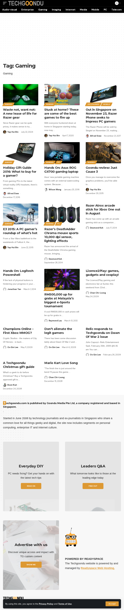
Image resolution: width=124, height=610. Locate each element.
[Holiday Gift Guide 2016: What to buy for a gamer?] (20, 152)
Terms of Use (65, 604)
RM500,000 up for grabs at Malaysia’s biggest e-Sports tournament (59, 300)
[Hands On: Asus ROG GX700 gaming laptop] (62, 152)
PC (58, 162)
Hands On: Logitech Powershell (18, 273)
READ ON (31, 486)
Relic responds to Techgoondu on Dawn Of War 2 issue (103, 333)
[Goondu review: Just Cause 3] (103, 152)
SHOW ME (31, 564)
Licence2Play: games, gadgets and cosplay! (102, 273)
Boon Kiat (12, 385)
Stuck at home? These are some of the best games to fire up (61, 113)
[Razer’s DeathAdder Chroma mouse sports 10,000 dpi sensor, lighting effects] (62, 214)
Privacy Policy (46, 604)
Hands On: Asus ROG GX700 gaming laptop (61, 169)
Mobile (106, 104)
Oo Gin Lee (12, 347)
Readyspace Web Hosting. (98, 568)
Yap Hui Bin (12, 132)
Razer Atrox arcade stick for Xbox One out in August (103, 209)
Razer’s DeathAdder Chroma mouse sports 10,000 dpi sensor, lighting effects (61, 235)
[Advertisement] (62, 39)
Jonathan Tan (14, 289)
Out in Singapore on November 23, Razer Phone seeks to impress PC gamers (101, 115)
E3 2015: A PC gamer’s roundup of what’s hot (20, 231)
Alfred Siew (95, 136)
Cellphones (93, 104)
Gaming (8, 104)
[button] (112, 603)
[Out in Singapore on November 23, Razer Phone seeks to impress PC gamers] (103, 94)
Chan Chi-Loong (98, 293)
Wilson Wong (55, 189)
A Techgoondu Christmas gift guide (18, 365)
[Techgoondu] (26, 3)
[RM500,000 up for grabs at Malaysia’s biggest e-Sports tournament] (62, 279)
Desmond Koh (55, 259)
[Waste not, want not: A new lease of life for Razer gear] (20, 94)
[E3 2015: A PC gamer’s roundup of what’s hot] (20, 214)
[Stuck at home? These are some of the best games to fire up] (62, 94)
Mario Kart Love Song (61, 363)
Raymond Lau (55, 320)
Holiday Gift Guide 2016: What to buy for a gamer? (19, 171)
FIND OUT (93, 486)
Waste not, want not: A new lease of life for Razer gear (20, 113)
